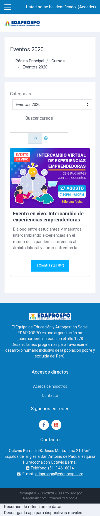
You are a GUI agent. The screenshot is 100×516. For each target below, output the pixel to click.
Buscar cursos (39, 118)
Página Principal (30, 60)
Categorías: (21, 93)
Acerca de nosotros (50, 386)
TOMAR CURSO (50, 265)
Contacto (50, 395)
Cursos (58, 60)
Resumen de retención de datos (33, 506)
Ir (35, 138)
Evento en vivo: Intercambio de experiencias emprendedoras (48, 217)
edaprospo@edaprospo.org (59, 474)
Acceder (86, 6)
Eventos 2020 (35, 67)
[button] (47, 138)
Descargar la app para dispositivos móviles (43, 512)
